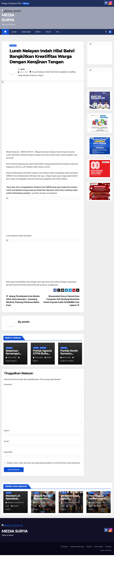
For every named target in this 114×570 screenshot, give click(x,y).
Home (14, 32)
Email (7, 441)
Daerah (36, 347)
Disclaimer (64, 546)
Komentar (8, 384)
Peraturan (108, 546)
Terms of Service (105, 550)
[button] (106, 32)
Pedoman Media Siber (77, 546)
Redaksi (89, 546)
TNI (57, 32)
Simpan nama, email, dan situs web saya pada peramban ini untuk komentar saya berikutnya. (43, 463)
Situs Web (8, 452)
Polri (48, 32)
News (38, 32)
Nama (7, 430)
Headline (26, 32)
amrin (22, 69)
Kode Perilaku (98, 546)
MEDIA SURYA (14, 531)
